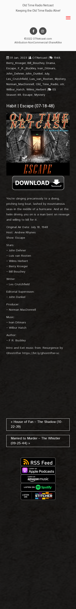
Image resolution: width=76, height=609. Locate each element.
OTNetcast (40, 58)
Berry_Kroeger (16, 63)
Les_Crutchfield (17, 79)
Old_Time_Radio (47, 84)
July (47, 74)
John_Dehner (15, 74)
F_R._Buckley (27, 68)
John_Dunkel (34, 74)
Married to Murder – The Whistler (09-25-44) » (35, 441)
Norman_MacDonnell (20, 84)
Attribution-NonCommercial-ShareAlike (38, 42)
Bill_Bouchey (35, 63)
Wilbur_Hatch (15, 89)
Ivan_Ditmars (46, 68)
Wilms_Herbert (36, 89)
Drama (50, 63)
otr (62, 84)
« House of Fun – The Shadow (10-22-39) (36, 424)
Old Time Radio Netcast (38, 5)
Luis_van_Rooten (41, 79)
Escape (11, 68)
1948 (57, 58)
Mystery (60, 79)
